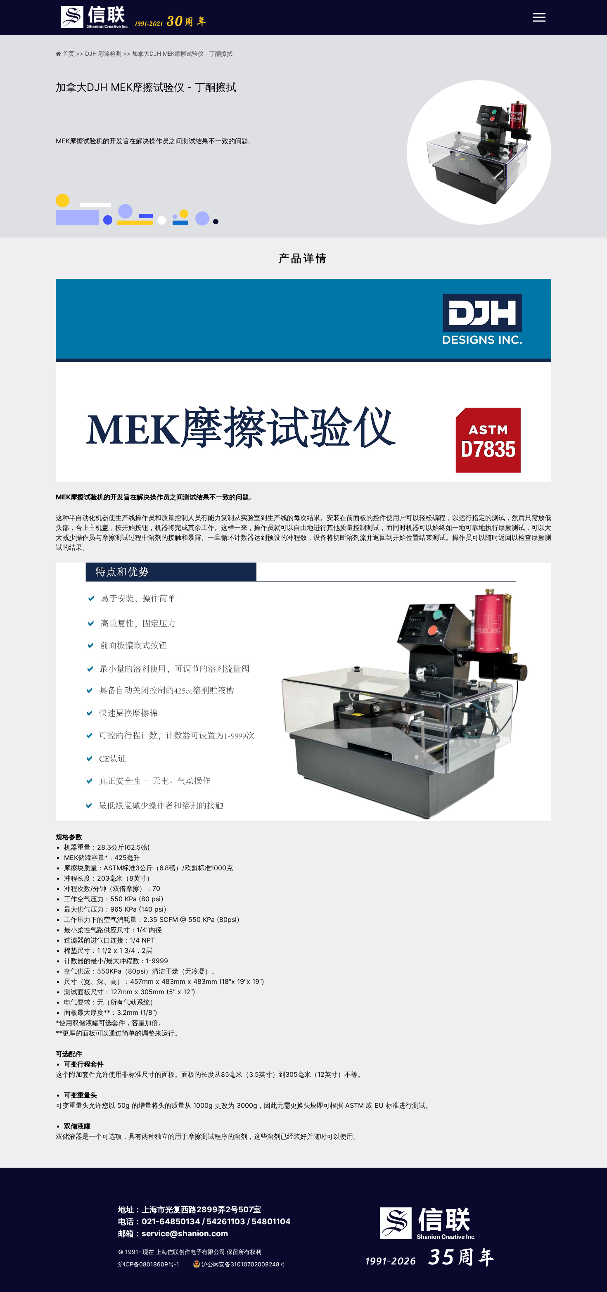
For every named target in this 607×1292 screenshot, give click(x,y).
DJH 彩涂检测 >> (108, 53)
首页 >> (74, 53)
